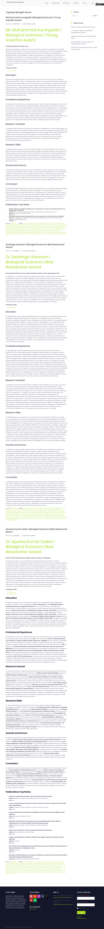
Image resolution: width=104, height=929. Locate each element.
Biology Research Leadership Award (25, 226)
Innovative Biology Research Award (19, 230)
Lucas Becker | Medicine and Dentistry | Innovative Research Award (82, 31)
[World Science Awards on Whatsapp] (35, 900)
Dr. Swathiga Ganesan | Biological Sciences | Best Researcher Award (30, 262)
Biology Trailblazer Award (45, 511)
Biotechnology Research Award (23, 864)
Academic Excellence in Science (31, 861)
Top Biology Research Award (27, 518)
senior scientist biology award (49, 233)
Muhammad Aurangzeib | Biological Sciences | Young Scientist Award (33, 19)
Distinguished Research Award (57, 864)
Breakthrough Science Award (40, 864)
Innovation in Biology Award (20, 867)
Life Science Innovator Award (23, 515)
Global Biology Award (31, 514)
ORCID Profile (12, 307)
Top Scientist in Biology (56, 518)
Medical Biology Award (49, 867)
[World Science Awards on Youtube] (31, 900)
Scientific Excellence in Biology (31, 233)
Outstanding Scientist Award (38, 869)
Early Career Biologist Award (26, 227)
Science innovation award (55, 517)
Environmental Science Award (44, 866)
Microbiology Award (11, 232)
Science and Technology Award (27, 870)
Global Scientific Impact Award (46, 514)
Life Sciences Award (51, 515)
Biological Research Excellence (18, 863)
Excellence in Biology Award (27, 229)
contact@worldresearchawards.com (63, 904)
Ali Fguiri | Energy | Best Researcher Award (83, 27)
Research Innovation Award (53, 869)
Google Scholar (13, 594)
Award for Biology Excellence (31, 508)
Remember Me (82, 908)
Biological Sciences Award (25, 225)
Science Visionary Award (57, 870)
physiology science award (38, 232)
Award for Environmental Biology (48, 508)
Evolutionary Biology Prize (13, 229)
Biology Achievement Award (39, 225)
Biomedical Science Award (43, 226)
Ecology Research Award (41, 227)
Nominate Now (55, 3)
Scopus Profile (13, 71)
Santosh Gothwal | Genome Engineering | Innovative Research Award (82, 43)
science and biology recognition (14, 233)
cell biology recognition (12, 227)
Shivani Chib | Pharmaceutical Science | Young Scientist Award (84, 48)
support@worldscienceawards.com (62, 897)
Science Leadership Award (43, 870)
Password (82, 902)
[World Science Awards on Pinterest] (31, 896)
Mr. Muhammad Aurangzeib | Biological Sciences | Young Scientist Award (33, 35)
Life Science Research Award (53, 230)
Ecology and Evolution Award (13, 866)
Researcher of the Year (12, 870)
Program (75, 3)
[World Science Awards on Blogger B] (35, 896)
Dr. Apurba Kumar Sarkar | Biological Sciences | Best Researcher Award (30, 547)
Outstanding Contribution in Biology (19, 869)
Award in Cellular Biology (23, 509)
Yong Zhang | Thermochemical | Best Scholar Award (83, 37)
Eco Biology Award (47, 512)
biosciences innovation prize (58, 226)
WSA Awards (32, 909)
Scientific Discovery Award (13, 872)
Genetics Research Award (43, 229)
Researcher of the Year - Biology (39, 517)
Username (83, 895)
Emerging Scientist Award (29, 866)
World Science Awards (15, 2)
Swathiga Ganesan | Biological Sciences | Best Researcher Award (35, 246)
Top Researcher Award (55, 872)
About (84, 3)
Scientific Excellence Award (27, 872)
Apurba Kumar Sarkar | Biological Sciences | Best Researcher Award (36, 530)
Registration (66, 3)
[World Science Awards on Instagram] (39, 896)
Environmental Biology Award (57, 227)
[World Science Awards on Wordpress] (46, 896)
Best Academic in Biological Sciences (40, 509)
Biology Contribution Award (55, 225)
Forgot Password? (81, 918)
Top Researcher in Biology (42, 518)
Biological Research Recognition (14, 511)
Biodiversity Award (54, 223)
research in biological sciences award (56, 232)
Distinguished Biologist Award (18, 512)
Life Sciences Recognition (35, 867)
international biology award (36, 230)
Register (79, 917)
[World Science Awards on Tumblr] (42, 896)
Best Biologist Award (42, 223)
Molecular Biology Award (24, 232)
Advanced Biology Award (30, 223)
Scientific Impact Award (42, 872)
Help (92, 3)
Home (46, 3)
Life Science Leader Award (38, 515)
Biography (14, 223)
